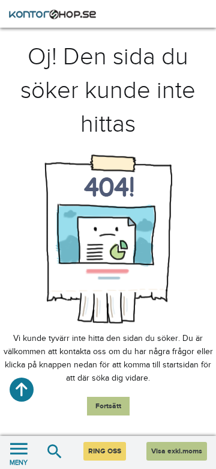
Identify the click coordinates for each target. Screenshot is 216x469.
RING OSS (104, 451)
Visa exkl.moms (176, 451)
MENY (19, 462)
